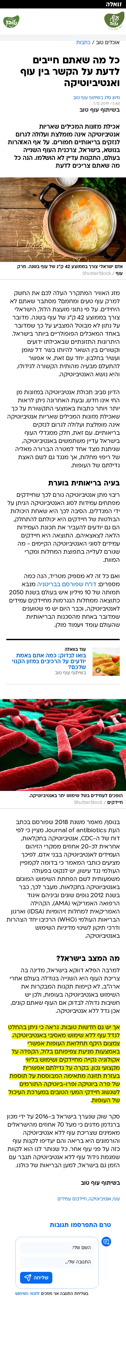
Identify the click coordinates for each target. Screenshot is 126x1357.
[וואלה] (63, 4)
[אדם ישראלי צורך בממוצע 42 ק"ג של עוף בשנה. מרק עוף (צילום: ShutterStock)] (63, 228)
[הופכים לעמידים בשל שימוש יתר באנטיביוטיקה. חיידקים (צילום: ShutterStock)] (63, 754)
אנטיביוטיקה (100, 1199)
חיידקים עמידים (72, 1199)
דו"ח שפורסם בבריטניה (66, 585)
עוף (116, 1199)
